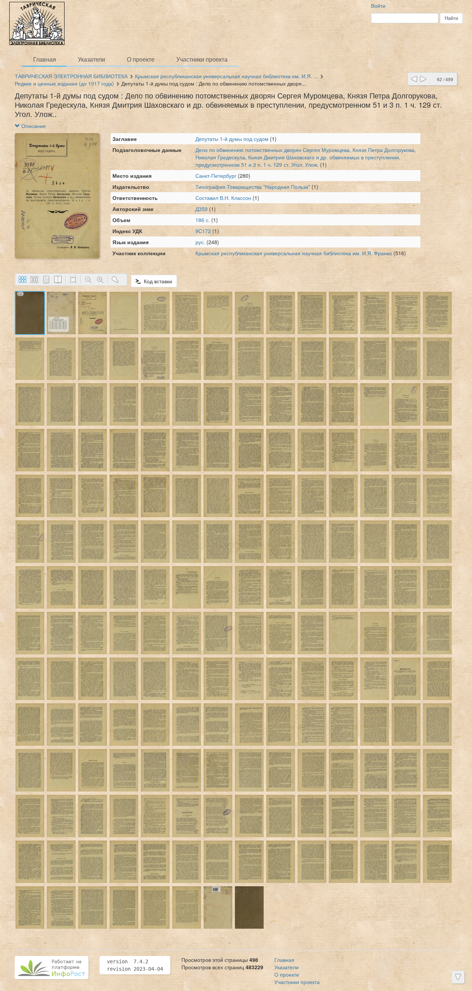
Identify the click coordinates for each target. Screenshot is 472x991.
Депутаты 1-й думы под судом (232, 138)
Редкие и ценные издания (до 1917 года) (64, 83)
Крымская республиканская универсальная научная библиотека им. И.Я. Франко (293, 253)
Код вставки (156, 281)
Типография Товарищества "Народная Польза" (252, 186)
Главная (44, 59)
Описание (33, 125)
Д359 (201, 208)
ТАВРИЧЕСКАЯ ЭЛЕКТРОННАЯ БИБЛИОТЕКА (71, 76)
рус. (200, 242)
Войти (378, 5)
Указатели (91, 59)
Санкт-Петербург (215, 175)
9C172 (203, 231)
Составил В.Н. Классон (224, 197)
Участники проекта (202, 59)
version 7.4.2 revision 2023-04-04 (135, 965)
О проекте (141, 59)
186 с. (202, 220)
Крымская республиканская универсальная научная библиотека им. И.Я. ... (226, 76)
